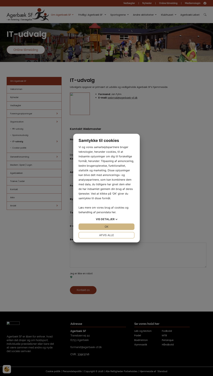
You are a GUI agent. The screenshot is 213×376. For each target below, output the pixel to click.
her (113, 212)
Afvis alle (106, 235)
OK (106, 226)
